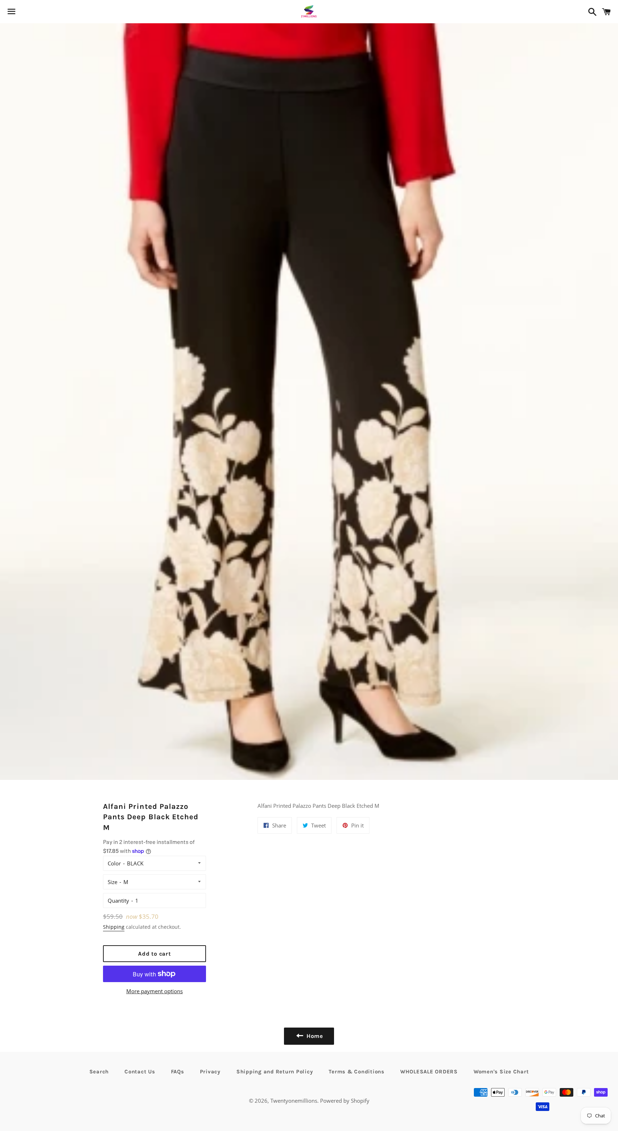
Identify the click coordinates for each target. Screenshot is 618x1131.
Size (112, 881)
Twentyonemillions (293, 1100)
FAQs (177, 1071)
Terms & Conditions (356, 1071)
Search (99, 1071)
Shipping (113, 926)
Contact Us (139, 1071)
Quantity (118, 900)
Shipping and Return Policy (274, 1071)
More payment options (154, 991)
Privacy (210, 1071)
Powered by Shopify (344, 1100)
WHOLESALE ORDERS (429, 1071)
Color (114, 863)
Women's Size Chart (501, 1071)
